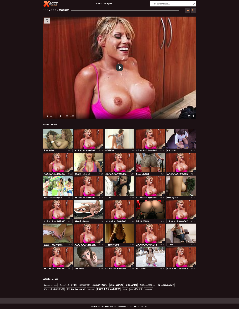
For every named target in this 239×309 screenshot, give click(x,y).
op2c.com (97, 306)
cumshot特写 (116, 285)
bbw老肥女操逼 (136, 289)
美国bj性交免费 (84, 285)
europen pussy (166, 285)
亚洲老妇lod (148, 289)
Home (99, 4)
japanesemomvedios (50, 285)
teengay (125, 289)
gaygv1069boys (99, 285)
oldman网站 (131, 285)
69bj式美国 (91, 289)
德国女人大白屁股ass (147, 285)
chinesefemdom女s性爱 (68, 285)
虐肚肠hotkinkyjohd (76, 289)
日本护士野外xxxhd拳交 (108, 289)
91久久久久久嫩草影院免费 (54, 289)
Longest (108, 4)
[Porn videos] (50, 4)
